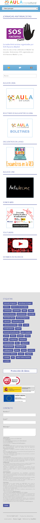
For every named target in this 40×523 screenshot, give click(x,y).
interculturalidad (8, 343)
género (6, 335)
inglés (5, 339)
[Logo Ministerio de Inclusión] (19, 393)
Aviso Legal (17, 519)
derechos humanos (9, 314)
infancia (27, 335)
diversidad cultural (9, 317)
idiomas (13, 335)
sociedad (6, 357)
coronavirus (16, 310)
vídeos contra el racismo (23, 357)
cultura (24, 310)
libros (17, 343)
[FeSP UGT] (11, 384)
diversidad (31, 314)
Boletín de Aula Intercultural (19, 307)
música (24, 350)
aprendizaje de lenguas (25, 303)
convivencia (7, 310)
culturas (31, 310)
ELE (20, 325)
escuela (26, 325)
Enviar (6, 505)
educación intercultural (10, 325)
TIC (13, 357)
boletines (6, 307)
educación (7, 321)
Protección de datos (20, 371)
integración (23, 339)
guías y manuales (26, 332)
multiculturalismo (20, 346)
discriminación (22, 314)
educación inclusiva (18, 321)
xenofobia (7, 361)
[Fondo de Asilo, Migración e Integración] (14, 402)
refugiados (29, 354)
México (17, 350)
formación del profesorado (11, 332)
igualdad (20, 335)
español (18, 328)
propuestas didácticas (10, 354)
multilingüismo (8, 350)
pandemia (31, 350)
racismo (21, 354)
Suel (33, 519)
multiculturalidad (8, 346)
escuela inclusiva (8, 328)
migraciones (25, 343)
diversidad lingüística (22, 317)
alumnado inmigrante (10, 303)
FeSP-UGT (14, 516)
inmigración (13, 339)
